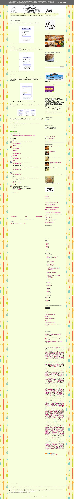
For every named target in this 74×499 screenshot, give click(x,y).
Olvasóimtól (52, 414)
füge (55, 372)
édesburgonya (52, 365)
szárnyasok (61, 430)
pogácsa (62, 418)
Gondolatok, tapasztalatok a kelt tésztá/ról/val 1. (53, 214)
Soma (54, 427)
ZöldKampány (47, 448)
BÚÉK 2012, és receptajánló (51, 257)
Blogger (48, 496)
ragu (59, 420)
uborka (46, 442)
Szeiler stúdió (54, 431)
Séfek (52, 426)
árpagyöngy (51, 351)
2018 (47, 243)
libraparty (46, 401)
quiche (51, 420)
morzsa (53, 410)
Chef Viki (56, 358)
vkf (45, 446)
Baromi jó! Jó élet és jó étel (49, 138)
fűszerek (62, 372)
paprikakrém (61, 415)
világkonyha (61, 445)
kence (61, 389)
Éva (13, 140)
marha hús (62, 404)
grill (61, 374)
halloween (61, 379)
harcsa (50, 380)
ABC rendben (47, 198)
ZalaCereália (46, 447)
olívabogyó (60, 413)
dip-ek (49, 364)
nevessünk (50, 412)
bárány (46, 354)
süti (52, 429)
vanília (57, 443)
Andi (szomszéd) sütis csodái (50, 322)
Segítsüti (46, 427)
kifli (61, 391)
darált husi (47, 363)
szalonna (51, 430)
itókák (60, 382)
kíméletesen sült (48, 392)
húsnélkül (62, 381)
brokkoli (62, 356)
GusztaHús (59, 375)
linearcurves (40, 496)
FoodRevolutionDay (55, 371)
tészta (62, 436)
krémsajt (52, 395)
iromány (54, 382)
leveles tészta (47, 400)
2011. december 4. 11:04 (17, 163)
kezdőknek (54, 391)
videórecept (55, 445)
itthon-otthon (47, 383)
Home (12, 13)
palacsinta (46, 415)
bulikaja (50, 357)
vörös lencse (50, 446)
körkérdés (53, 394)
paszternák (46, 417)
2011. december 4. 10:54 (17, 153)
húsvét (47, 382)
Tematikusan (47, 196)
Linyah (14, 184)
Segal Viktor (56, 426)
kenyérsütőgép (53, 390)
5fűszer (49, 347)
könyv (46, 394)
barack (57, 353)
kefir (58, 388)
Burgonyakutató (50, 358)
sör (49, 428)
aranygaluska (47, 351)
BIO (55, 355)
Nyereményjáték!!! (53, 151)
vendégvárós (47, 445)
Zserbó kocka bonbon (50, 261)
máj (56, 402)
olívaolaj (46, 414)
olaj (51, 413)
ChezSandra (15, 155)
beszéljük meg (47, 355)
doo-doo (14, 150)
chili (61, 358)
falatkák (53, 368)
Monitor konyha (61, 409)
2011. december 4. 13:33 (17, 169)
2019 (47, 241)
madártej (58, 401)
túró (53, 441)
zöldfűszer (61, 447)
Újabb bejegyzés (14, 216)
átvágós (46, 352)
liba (61, 400)
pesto (57, 417)
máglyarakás (46, 402)
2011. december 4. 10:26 (17, 148)
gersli (61, 373)
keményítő (57, 389)
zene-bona (51, 447)
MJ (51, 409)
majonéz (46, 403)
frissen (52, 372)
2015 (47, 247)
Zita (13, 176)
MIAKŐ (49, 409)
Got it (64, 2)
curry (61, 359)
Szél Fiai (60, 431)
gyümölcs (60, 378)
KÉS (45, 391)
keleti (45, 389)
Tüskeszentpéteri (58, 441)
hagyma (54, 379)
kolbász (51, 393)
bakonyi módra (48, 353)
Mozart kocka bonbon (50, 262)
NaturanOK (61, 411)
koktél (58, 392)
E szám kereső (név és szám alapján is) (52, 207)
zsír (62, 448)
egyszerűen (55, 366)
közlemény (59, 394)
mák (49, 403)
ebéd (46, 365)
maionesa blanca (52, 402)
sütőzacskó (46, 430)
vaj (49, 443)
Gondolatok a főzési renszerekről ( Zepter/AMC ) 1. (53, 212)
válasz (53, 443)
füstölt (58, 372)
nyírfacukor (62, 412)
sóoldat (63, 427)
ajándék (14, 135)
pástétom (61, 416)
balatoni (52, 353)
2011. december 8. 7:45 (17, 189)
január (48, 295)
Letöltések (55, 13)
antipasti (60, 350)
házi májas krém (60, 380)
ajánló (62, 347)
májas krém (61, 402)
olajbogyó (55, 413)
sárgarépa (61, 425)
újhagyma (52, 442)
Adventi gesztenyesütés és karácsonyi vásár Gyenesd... (53, 269)
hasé (53, 380)
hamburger (46, 380)
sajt (47, 425)
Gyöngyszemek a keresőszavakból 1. (53, 256)
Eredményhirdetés (15, 20)
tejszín (61, 435)
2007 (47, 301)
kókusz (61, 392)
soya (47, 428)
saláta (52, 425)
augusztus (49, 285)
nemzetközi (46, 412)
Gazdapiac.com (47, 210)
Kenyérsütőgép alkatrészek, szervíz (51, 219)
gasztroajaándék (22, 135)
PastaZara (57, 416)
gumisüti (51, 375)
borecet (17, 135)
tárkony (58, 434)
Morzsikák (57, 410)
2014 (47, 249)
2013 (47, 250)
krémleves (47, 395)
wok (53, 446)
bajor (63, 352)
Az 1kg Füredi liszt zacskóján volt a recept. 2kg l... (53, 341)
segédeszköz (61, 426)
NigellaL (55, 412)
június (48, 288)
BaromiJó (50, 354)
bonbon (58, 355)
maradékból (52, 404)
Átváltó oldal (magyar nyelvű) (50, 204)
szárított (57, 430)
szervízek (61, 432)
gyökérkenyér (50, 378)
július (48, 286)
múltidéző (46, 411)
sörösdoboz (53, 428)
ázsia (54, 352)
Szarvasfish (47, 431)
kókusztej (46, 393)
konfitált (56, 393)
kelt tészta (50, 389)
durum (62, 364)
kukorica (46, 396)
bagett (60, 352)
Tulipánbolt (47, 441)
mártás (48, 405)
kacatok (61, 384)
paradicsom (47, 416)
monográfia (48, 410)
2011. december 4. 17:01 (17, 174)
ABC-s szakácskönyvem (37, 13)
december (49, 254)
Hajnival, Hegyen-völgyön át (49, 318)
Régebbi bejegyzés (39, 216)
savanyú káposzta (47, 426)
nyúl (47, 413)
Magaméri (61, 401)
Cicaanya (50, 359)
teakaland (49, 435)
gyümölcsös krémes (48, 379)
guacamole (47, 375)
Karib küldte (55, 388)
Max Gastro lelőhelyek (18, 13)
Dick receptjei (59, 363)
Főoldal (26, 216)
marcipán (57, 404)
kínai (54, 392)
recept (54, 421)
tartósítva (61, 434)
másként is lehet (60, 405)
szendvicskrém (54, 432)
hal (57, 379)
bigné (52, 355)
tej (53, 435)
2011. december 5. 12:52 (17, 182)
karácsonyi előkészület (59, 386)
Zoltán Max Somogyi (48, 119)
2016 (47, 246)
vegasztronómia (54, 444)
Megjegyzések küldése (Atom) (29, 219)
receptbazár (60, 421)
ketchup (50, 391)
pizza (57, 418)
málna (53, 403)
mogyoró (55, 409)
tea (45, 435)
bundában (56, 357)
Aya (51, 352)
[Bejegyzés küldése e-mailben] (11, 134)
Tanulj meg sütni (61, 433)
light (49, 401)
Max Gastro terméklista (28, 13)
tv (62, 441)
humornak (55, 381)
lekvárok (61, 397)
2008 (47, 300)
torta (55, 438)
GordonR (57, 374)
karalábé (48, 388)
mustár (50, 411)
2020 (47, 240)
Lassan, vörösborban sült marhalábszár (53, 267)
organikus (57, 414)
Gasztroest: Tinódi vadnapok (52, 272)
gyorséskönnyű (59, 376)
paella (62, 414)
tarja (54, 434)
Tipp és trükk (54, 437)
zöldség (52, 448)
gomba (51, 374)
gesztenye (46, 374)
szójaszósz (47, 433)
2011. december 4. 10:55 (17, 158)
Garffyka (46, 320)
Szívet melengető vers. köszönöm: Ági (51, 337)
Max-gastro (47, 316)
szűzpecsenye (55, 433)
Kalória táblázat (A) (48, 215)
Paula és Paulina (52, 417)
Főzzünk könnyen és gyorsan (32, 15)
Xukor (61, 446)
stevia (57, 428)
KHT (58, 391)
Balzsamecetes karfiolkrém (51, 279)
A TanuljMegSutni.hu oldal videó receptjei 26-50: (47, 15)
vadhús (46, 443)
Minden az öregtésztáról (49, 222)
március (48, 292)
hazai (55, 380)
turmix (51, 441)
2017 (47, 244)
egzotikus (47, 366)
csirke (57, 360)
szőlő (51, 433)
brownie (46, 357)
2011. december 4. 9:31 (17, 143)
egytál (63, 366)
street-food (61, 428)
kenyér (46, 390)
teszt (58, 436)
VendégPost (60, 444)
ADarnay (52, 347)
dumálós (57, 364)
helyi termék (50, 381)
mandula (56, 403)
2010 (47, 297)
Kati (13, 160)
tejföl (57, 435)
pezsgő (49, 418)
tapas (48, 434)
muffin (62, 410)
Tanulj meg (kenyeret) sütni (50, 314)
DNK (53, 364)
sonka (58, 427)
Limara (55, 401)
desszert (53, 363)
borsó (50, 356)
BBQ (61, 354)
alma (54, 348)
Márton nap (53, 405)
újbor (49, 442)
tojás (49, 438)
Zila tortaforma (56, 447)
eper (63, 367)
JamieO (53, 383)
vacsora (61, 442)
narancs (55, 411)
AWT (49, 352)
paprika (56, 415)
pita (54, 418)
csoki (51, 362)
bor (61, 355)
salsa (57, 425)
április (48, 291)
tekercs (46, 436)
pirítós (52, 418)
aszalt (56, 351)
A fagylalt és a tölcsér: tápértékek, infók (51, 202)
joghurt (50, 384)
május (48, 289)
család (46, 360)
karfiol (51, 388)
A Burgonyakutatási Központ (50, 136)
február (48, 294)
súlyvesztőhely (47, 429)
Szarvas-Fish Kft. (48, 141)
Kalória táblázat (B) (48, 217)
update (57, 442)
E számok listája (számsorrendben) (51, 209)
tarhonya (51, 434)
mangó (60, 403)
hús (58, 381)
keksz (61, 388)
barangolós (60, 353)
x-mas (57, 446)
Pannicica (51, 415)
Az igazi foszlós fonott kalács (55, 146)
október (48, 282)
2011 (47, 253)
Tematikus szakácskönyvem (47, 13)
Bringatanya (55, 356)
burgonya (62, 357)
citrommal (56, 359)
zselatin (58, 448)
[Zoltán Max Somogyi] (45, 120)
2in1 (45, 347)
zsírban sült (47, 449)
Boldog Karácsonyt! (50, 264)
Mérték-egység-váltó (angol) (49, 220)
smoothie (51, 427)
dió (45, 364)
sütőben (57, 429)
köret (49, 394)
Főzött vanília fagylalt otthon (54, 167)
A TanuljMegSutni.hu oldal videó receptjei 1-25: (18, 15)
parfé (53, 416)
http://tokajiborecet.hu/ (14, 121)
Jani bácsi (62, 383)
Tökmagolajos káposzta (51, 265)
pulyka (47, 420)
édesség (59, 365)
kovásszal (60, 393)
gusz (55, 375)
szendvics (47, 432)
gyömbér (55, 378)
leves (57, 400)
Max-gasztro (33, 135)
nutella (58, 412)
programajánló (56, 419)
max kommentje (28, 135)
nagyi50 (14, 145)
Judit (14, 171)
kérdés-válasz (60, 390)
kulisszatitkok (58, 396)
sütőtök (62, 429)
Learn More (59, 2)
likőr (51, 401)
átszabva (60, 351)
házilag (46, 381)
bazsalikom (56, 354)
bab (57, 352)
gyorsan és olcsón (49, 376)
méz (46, 409)
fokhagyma (47, 371)
